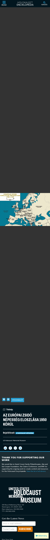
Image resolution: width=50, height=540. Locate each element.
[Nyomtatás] (5, 448)
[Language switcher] (20, 448)
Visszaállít (17, 400)
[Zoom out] (3, 399)
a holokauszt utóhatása (24, 433)
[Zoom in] (8, 399)
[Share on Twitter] (15, 448)
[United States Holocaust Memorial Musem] (25, 495)
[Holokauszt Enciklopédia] (25, 4)
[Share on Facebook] (10, 448)
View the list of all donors (36, 471)
